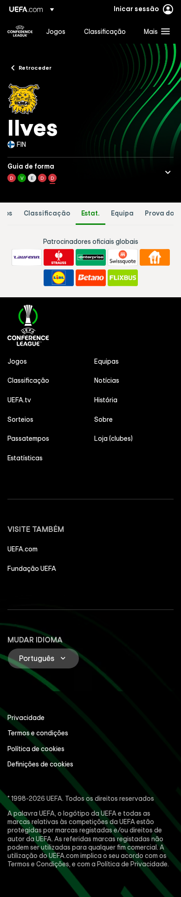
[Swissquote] (123, 257)
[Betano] (91, 277)
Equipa (122, 213)
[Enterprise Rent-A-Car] (91, 257)
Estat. (90, 213)
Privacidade (26, 717)
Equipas (106, 361)
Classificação (47, 213)
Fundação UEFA (31, 568)
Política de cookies (36, 749)
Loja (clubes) (113, 438)
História (105, 400)
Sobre (103, 419)
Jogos (17, 361)
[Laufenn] (27, 257)
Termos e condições (37, 733)
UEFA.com (22, 549)
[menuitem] (57, 31)
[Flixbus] (123, 277)
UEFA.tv (19, 400)
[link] (55, 31)
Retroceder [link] (35, 67)
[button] (155, 31)
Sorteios (20, 419)
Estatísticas (25, 458)
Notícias (106, 380)
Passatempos (28, 438)
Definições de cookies (40, 764)
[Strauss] (59, 257)
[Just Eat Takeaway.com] (155, 257)
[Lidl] (59, 277)
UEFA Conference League (19, 31)
